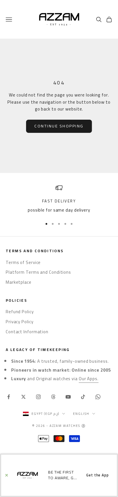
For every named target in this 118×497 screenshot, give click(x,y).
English (81, 413)
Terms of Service (23, 262)
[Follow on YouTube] (68, 397)
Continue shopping (59, 126)
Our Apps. (89, 378)
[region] (59, 199)
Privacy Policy (20, 321)
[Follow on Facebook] (8, 397)
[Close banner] (7, 475)
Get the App (97, 475)
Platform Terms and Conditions (38, 272)
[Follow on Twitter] (23, 397)
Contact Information (27, 332)
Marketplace (19, 282)
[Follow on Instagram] (38, 397)
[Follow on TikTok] (83, 397)
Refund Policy (20, 311)
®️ (83, 426)
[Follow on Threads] (53, 397)
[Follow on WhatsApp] (98, 397)
